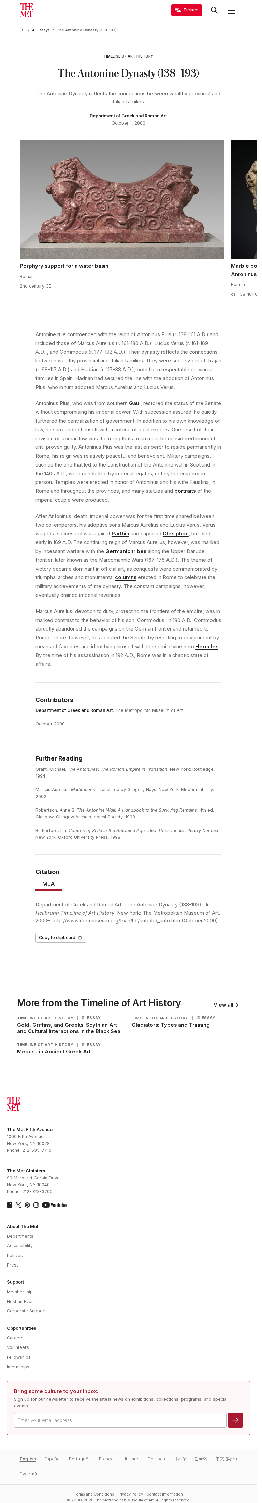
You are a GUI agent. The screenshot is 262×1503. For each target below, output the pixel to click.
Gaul (135, 403)
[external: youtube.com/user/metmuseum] (54, 1205)
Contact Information (164, 1494)
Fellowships (19, 1357)
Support (15, 1282)
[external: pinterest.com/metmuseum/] (27, 1205)
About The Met (22, 1226)
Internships (18, 1366)
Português (80, 1458)
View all (223, 1005)
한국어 (201, 1458)
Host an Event (21, 1301)
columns (125, 577)
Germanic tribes (125, 551)
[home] (22, 30)
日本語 (180, 1458)
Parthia (120, 533)
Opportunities (21, 1328)
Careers (15, 1337)
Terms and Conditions (94, 1494)
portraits (185, 491)
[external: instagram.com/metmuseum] (36, 1205)
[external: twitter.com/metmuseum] (18, 1205)
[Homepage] (26, 10)
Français (108, 1458)
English (28, 1458)
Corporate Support (26, 1310)
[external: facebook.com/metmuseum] (9, 1205)
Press (13, 1265)
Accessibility (20, 1245)
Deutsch (156, 1458)
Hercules (206, 646)
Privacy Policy (130, 1494)
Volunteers (18, 1347)
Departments (20, 1236)
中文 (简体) (226, 1458)
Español (52, 1458)
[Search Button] (214, 10)
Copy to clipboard (57, 937)
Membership (20, 1291)
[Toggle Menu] (231, 10)
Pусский (28, 1473)
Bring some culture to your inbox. (56, 1391)
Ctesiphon (176, 533)
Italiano (132, 1458)
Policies (15, 1255)
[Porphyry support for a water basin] (122, 199)
